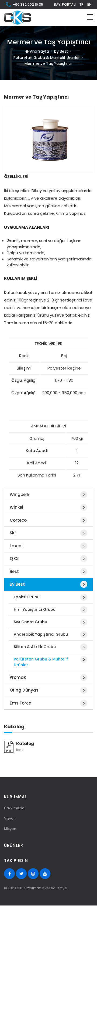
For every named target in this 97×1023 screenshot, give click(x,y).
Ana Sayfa (39, 51)
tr (81, 4)
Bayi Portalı (65, 4)
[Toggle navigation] (90, 17)
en (89, 4)
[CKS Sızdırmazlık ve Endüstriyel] (17, 18)
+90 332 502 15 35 (28, 4)
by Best (61, 51)
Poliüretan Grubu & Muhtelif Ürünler (46, 57)
